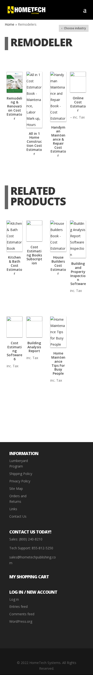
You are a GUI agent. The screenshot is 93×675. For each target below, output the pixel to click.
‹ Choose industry (74, 28)
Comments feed (21, 614)
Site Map (16, 488)
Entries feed (18, 606)
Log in (14, 599)
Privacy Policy (19, 481)
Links (13, 509)
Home (9, 24)
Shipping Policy (20, 473)
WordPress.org (20, 621)
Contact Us (17, 516)
